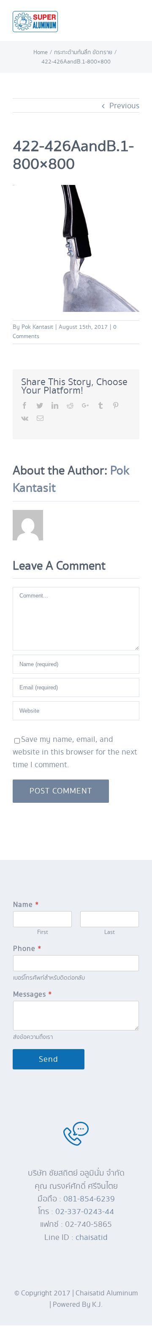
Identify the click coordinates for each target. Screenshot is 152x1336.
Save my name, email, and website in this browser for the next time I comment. (75, 752)
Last (109, 932)
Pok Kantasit (37, 327)
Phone (27, 949)
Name (25, 905)
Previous (124, 106)
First (42, 932)
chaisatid (92, 1237)
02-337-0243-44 (84, 1212)
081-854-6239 (89, 1199)
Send (48, 1059)
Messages (32, 994)
